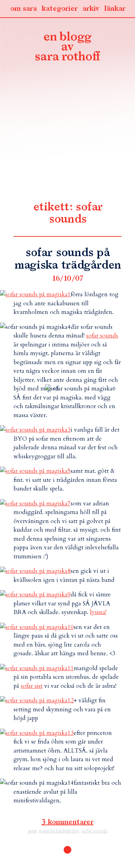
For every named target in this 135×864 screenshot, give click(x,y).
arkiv (90, 8)
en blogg (67, 47)
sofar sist (32, 686)
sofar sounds (102, 336)
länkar (114, 8)
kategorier (60, 8)
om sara (23, 8)
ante (32, 831)
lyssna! (98, 612)
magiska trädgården (59, 831)
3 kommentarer (67, 822)
